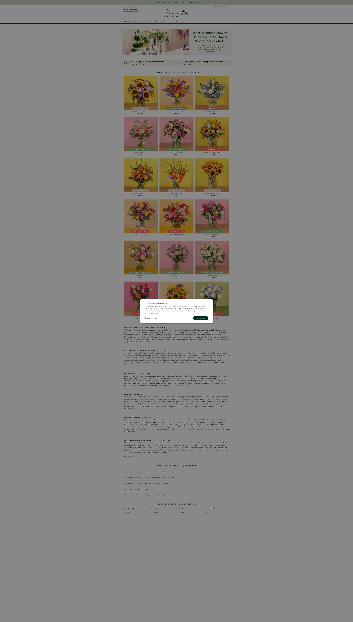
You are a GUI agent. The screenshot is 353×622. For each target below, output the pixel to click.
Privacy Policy (155, 313)
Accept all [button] (201, 318)
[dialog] (176, 311)
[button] (151, 318)
